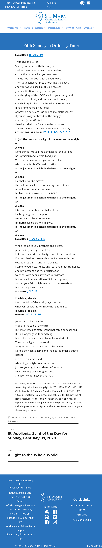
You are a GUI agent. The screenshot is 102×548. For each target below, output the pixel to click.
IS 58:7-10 (36, 54)
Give (78, 27)
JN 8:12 (32, 291)
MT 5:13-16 (33, 314)
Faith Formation (33, 28)
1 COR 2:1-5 (37, 238)
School (70, 27)
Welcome (12, 28)
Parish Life (54, 28)
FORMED (82, 515)
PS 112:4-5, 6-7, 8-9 (56, 132)
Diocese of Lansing (81, 505)
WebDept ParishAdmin (24, 417)
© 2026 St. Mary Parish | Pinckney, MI (35, 546)
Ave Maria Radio (82, 519)
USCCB (82, 510)
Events (88, 28)
